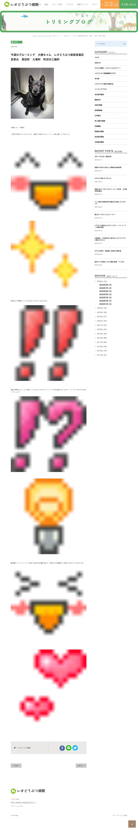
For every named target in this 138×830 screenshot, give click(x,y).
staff (16, 42)
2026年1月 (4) (105, 304)
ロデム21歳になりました (103, 178)
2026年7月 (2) (105, 288)
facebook (62, 748)
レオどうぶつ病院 (23, 4)
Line (68, 748)
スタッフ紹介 (57, 4)
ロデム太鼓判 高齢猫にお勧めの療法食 (109, 251)
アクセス (69, 4)
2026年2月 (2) (105, 300)
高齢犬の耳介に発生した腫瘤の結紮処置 (108, 167)
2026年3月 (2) (105, 297)
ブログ (39, 36)
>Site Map (14, 815)
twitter (75, 748)
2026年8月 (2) (105, 284)
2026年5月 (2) (105, 294)
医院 (46, 4)
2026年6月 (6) (105, 291)
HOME (38, 4)
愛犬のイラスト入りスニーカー (105, 214)
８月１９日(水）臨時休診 (103, 156)
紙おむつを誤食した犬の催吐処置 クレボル (109, 261)
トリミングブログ (46, 36)
